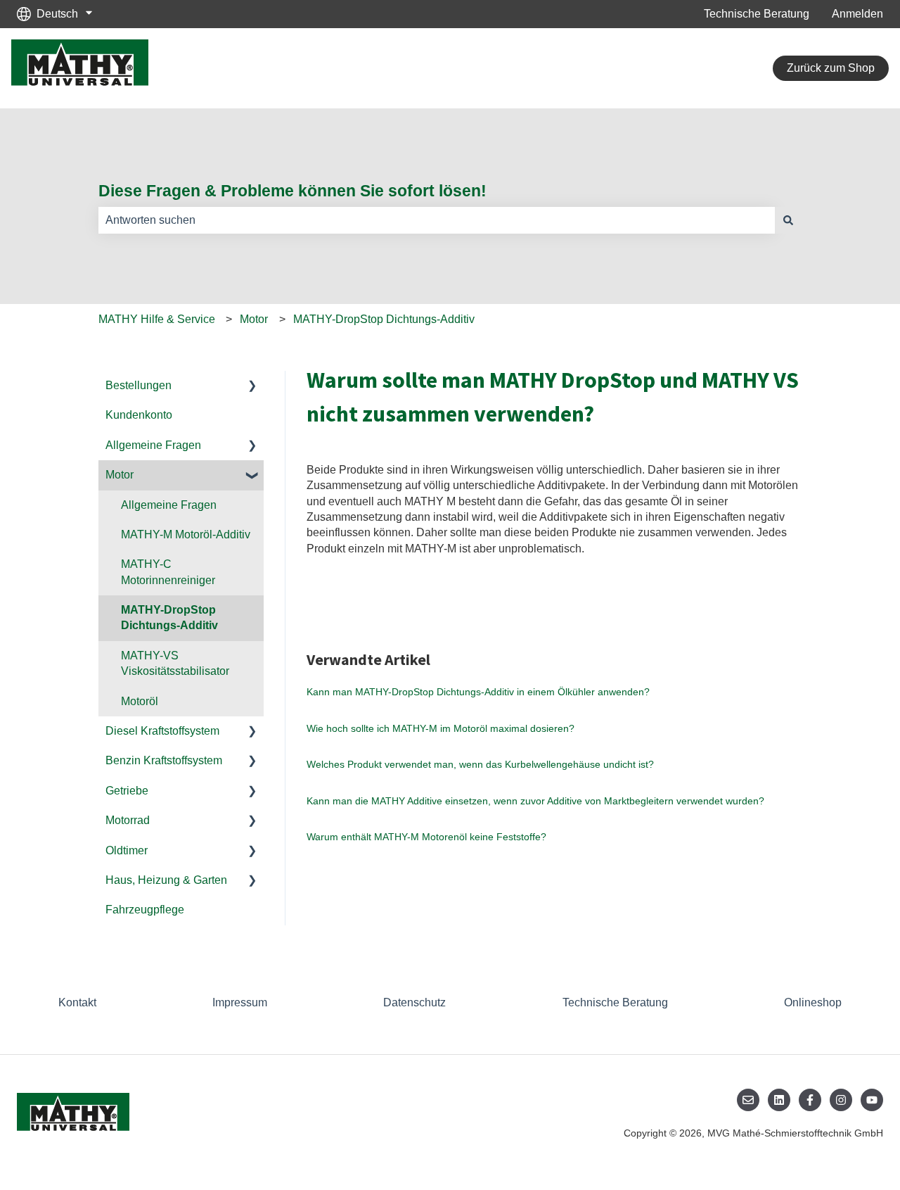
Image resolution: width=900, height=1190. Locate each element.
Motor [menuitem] (119, 475)
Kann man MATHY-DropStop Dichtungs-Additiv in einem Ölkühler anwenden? (478, 691)
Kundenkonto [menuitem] (138, 415)
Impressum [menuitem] (239, 1002)
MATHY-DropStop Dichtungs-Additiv (384, 319)
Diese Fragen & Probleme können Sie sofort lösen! (292, 191)
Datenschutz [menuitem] (414, 1002)
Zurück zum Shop (831, 68)
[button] (252, 386)
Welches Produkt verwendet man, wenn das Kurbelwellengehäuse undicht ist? (480, 764)
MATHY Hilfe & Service (156, 319)
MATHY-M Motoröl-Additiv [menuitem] (185, 534)
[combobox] (436, 220)
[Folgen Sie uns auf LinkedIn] (779, 1100)
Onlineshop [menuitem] (813, 1002)
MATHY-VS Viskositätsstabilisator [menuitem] (175, 663)
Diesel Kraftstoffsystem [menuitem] (162, 731)
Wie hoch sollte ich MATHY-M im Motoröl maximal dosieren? (440, 728)
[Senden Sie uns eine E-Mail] (748, 1100)
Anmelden (857, 14)
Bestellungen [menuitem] (138, 385)
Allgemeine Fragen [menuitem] (153, 445)
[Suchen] (788, 220)
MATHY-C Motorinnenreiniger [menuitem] (168, 571)
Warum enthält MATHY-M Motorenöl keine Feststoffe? (426, 836)
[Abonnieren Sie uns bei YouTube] (872, 1100)
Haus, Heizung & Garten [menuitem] (166, 880)
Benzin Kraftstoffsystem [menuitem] (163, 760)
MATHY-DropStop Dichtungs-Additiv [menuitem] (169, 617)
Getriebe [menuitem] (126, 791)
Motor (254, 319)
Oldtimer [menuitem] (126, 850)
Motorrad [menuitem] (127, 820)
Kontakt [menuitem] (77, 1002)
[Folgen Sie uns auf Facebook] (810, 1100)
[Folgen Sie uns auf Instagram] (841, 1100)
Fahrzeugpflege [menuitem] (144, 910)
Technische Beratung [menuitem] (615, 1002)
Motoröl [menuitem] (139, 701)
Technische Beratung (756, 14)
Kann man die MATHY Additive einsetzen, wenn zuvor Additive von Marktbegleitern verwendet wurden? (535, 800)
